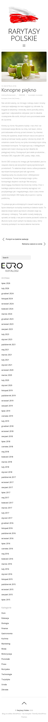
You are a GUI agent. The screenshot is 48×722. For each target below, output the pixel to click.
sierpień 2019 (7, 406)
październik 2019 (8, 395)
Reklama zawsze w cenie (32, 244)
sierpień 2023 (7, 329)
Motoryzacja (6, 654)
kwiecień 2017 (7, 502)
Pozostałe (5, 659)
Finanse (4, 628)
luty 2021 (5, 360)
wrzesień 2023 (7, 324)
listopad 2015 (7, 579)
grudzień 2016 (7, 523)
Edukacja (5, 618)
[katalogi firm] (12, 271)
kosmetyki (31, 95)
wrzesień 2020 (7, 370)
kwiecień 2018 (7, 457)
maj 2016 (5, 554)
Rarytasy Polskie (23, 710)
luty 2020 (5, 380)
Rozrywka (5, 669)
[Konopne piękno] (24, 81)
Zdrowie (22, 95)
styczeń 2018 (6, 472)
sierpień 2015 (7, 594)
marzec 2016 (6, 564)
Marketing (5, 643)
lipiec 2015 (5, 599)
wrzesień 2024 (7, 303)
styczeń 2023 (6, 339)
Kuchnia (4, 638)
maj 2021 (5, 349)
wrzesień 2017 (7, 482)
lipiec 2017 (5, 492)
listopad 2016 (7, 528)
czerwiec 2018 (7, 446)
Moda (3, 649)
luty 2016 (5, 569)
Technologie (6, 674)
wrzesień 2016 (7, 538)
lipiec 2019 (5, 411)
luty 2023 (5, 334)
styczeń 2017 (6, 518)
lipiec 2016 (5, 543)
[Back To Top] (24, 703)
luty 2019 (5, 421)
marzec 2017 (6, 508)
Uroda (4, 684)
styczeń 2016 (6, 574)
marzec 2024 (6, 314)
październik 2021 (8, 344)
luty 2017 (5, 513)
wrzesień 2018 (7, 431)
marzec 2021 (6, 355)
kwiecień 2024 (7, 309)
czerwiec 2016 (7, 548)
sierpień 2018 (7, 436)
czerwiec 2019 (7, 416)
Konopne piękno (18, 90)
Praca (3, 664)
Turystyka (5, 679)
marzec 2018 (6, 462)
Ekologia (5, 623)
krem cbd (11, 98)
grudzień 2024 (7, 293)
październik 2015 (8, 584)
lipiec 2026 (5, 283)
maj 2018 (5, 451)
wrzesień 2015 (7, 589)
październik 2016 (8, 533)
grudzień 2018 (7, 426)
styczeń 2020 (6, 385)
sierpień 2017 (7, 487)
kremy (17, 98)
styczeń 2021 (6, 365)
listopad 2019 (7, 390)
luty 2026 (5, 288)
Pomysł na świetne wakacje (16, 239)
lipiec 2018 (5, 441)
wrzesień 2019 (7, 400)
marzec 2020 (6, 375)
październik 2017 (8, 477)
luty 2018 (5, 467)
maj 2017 (5, 497)
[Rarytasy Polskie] (24, 24)
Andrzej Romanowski (8, 95)
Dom (3, 613)
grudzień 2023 (7, 319)
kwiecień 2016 (7, 559)
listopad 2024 (7, 298)
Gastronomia (6, 633)
